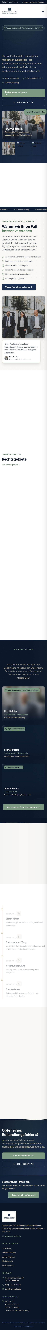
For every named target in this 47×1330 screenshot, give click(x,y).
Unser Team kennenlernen (17, 287)
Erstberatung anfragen (16, 92)
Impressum (18, 1326)
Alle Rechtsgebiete (10, 465)
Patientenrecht (8, 1265)
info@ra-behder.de (13, 1289)
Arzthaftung (6, 1248)
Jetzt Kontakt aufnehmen (23, 1195)
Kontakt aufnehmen (22, 1155)
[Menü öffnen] (42, 10)
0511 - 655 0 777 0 (25, 102)
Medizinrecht (7, 1261)
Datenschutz (28, 1326)
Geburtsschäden (9, 1252)
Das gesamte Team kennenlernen (23, 807)
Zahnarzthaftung (8, 1257)
